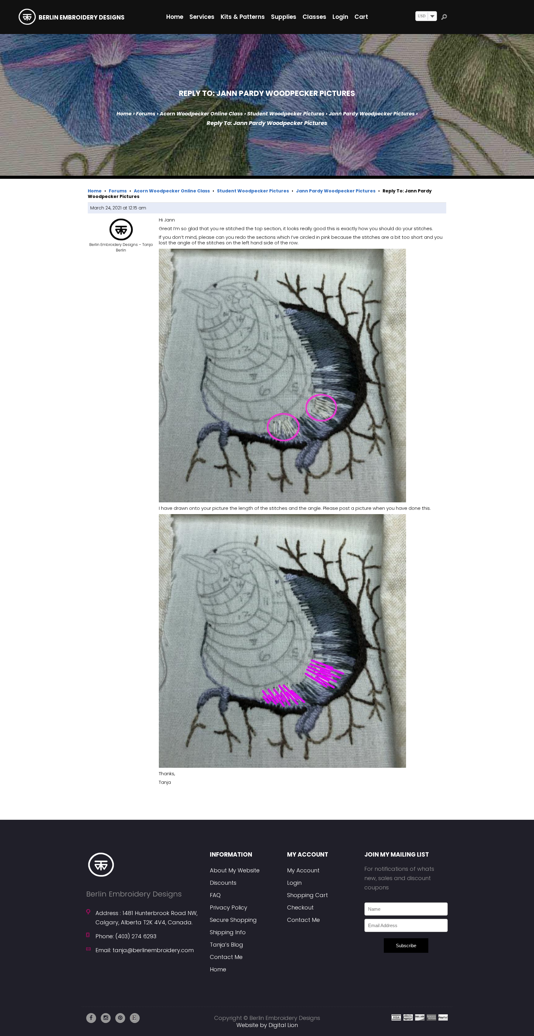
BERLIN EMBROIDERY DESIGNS (82, 18)
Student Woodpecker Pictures (285, 113)
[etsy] (135, 1018)
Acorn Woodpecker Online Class (201, 113)
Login (294, 883)
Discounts (223, 883)
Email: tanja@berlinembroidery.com (144, 950)
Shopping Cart (307, 895)
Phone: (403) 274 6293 (125, 936)
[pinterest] (120, 1018)
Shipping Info (228, 932)
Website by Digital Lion (267, 1025)
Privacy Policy (228, 907)
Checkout (300, 907)
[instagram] (106, 1018)
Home (124, 113)
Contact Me (226, 957)
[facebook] (91, 1018)
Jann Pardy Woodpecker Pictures (372, 113)
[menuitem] (174, 17)
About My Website (235, 870)
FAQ (215, 895)
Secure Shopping (233, 920)
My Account (303, 870)
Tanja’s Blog (226, 944)
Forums (145, 113)
